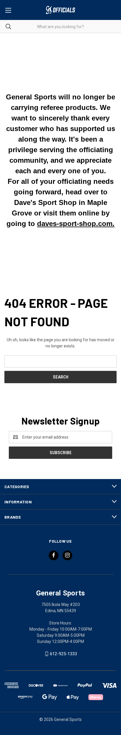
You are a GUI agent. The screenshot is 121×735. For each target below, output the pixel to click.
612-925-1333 (63, 653)
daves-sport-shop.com (74, 224)
